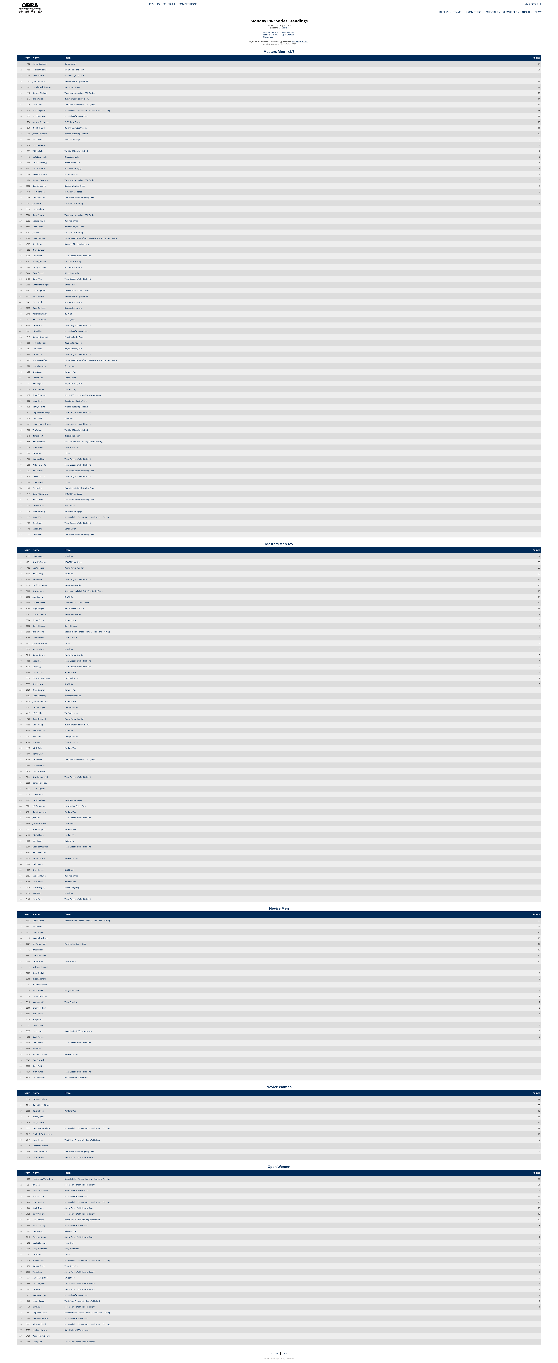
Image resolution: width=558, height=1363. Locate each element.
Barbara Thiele (39, 1266)
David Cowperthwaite (42, 424)
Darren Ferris (38, 620)
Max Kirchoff (38, 1002)
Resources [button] (510, 12)
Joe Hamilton (38, 209)
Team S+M (69, 823)
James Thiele (38, 447)
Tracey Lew (37, 1341)
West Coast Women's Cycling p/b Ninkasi (82, 1140)
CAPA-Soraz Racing (73, 122)
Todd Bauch (38, 864)
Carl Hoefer (37, 354)
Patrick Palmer (39, 800)
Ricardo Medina (39, 186)
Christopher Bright (41, 284)
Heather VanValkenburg (43, 1179)
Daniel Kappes (39, 626)
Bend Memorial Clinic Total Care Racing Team (84, 591)
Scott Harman (39, 191)
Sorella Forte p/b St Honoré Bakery (80, 1157)
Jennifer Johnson (40, 1330)
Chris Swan (37, 523)
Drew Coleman (39, 690)
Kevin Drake (38, 226)
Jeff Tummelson (39, 806)
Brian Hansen (38, 870)
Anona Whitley (39, 1225)
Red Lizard (69, 870)
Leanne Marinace (40, 1151)
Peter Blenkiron (39, 852)
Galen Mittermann (40, 494)
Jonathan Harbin (40, 643)
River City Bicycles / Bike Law (77, 98)
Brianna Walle (38, 1196)
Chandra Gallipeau (40, 1145)
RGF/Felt (68, 313)
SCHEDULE (169, 4)
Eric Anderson (38, 568)
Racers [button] (444, 12)
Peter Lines (37, 1031)
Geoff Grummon (40, 585)
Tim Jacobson (38, 794)
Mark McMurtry (39, 875)
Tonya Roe (37, 1272)
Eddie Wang (38, 724)
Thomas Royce (39, 707)
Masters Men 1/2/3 (271, 32)
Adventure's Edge (72, 139)
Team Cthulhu (71, 637)
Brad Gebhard (39, 128)
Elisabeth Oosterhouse (42, 1134)
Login (285, 1353)
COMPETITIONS (187, 4)
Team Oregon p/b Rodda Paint (78, 255)
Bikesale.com (70, 1231)
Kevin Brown (38, 1025)
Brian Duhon (38, 1071)
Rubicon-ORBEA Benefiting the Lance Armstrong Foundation (91, 238)
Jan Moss (36, 1184)
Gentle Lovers (70, 64)
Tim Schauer (38, 430)
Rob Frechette (39, 145)
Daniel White (38, 1066)
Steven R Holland (40, 174)
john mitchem (39, 81)
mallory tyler (38, 1116)
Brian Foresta (38, 389)
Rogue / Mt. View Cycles (75, 186)
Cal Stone (37, 453)
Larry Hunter (38, 932)
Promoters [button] (474, 12)
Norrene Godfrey (40, 360)
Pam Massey (38, 1231)
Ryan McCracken (40, 562)
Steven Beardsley (40, 64)
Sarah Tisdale (38, 1208)
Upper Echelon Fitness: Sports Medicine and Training (87, 110)
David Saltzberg (39, 395)
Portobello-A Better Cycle (75, 806)
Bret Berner (37, 244)
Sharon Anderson (40, 1318)
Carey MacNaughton (41, 1128)
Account (275, 1353)
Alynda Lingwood (40, 1277)
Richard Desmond (40, 337)
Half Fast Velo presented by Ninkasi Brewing (83, 395)
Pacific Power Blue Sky (74, 568)
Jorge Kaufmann (39, 978)
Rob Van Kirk (38, 139)
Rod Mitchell (38, 926)
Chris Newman (39, 765)
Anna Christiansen (40, 1190)
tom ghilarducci (39, 343)
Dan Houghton (39, 290)
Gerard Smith (38, 920)
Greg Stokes (38, 1019)
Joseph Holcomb (40, 133)
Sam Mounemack (40, 955)
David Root (37, 104)
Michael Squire (39, 220)
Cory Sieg (37, 666)
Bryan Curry (38, 470)
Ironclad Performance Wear (76, 116)
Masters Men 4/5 (270, 34)
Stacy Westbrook (40, 1248)
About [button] (526, 12)
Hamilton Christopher (42, 87)
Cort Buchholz (39, 168)
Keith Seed (37, 418)
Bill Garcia (37, 1048)
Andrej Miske (38, 649)
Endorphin (69, 841)
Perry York (37, 899)
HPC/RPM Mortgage (73, 168)
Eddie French (38, 75)
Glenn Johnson (39, 730)
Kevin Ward (37, 279)
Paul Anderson (39, 441)
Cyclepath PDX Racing (74, 203)
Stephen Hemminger (42, 412)
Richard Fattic (38, 435)
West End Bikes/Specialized (76, 81)
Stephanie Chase (40, 1312)
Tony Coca (37, 325)
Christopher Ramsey (41, 678)
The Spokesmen (71, 707)
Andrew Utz (38, 377)
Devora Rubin (38, 1111)
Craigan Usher (39, 602)
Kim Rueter (37, 1306)
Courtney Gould (39, 1237)
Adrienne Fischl (39, 1324)
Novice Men (268, 37)
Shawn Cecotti (39, 476)
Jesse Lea (36, 232)
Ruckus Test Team (72, 435)
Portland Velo (70, 748)
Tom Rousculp (39, 1060)
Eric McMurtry (39, 858)
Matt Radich (38, 893)
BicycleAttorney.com (73, 267)
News (538, 12)
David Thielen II (39, 719)
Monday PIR (284, 27)
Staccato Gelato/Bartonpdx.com (78, 1031)
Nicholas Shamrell (40, 967)
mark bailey (38, 1013)
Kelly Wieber (38, 534)
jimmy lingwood (39, 366)
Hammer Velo (70, 372)
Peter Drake (38, 499)
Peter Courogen (39, 319)
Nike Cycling (70, 319)
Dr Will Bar (69, 556)
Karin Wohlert (38, 1214)
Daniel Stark (38, 1042)
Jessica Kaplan (38, 1301)
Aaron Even (37, 759)
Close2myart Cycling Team (76, 401)
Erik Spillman (38, 835)
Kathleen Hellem (40, 1099)
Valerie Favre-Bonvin (41, 1336)
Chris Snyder (38, 302)
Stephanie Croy (39, 1295)
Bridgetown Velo (72, 157)
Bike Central (70, 505)
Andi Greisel (38, 990)
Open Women (288, 34)
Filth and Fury (70, 389)
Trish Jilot (36, 1289)
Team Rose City (71, 447)
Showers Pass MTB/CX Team (77, 290)
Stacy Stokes (38, 1140)
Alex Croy (37, 736)
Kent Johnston (39, 197)
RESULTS (154, 4)
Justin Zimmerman (40, 846)
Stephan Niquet (39, 459)
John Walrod (38, 98)
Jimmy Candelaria (40, 701)
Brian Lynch (38, 684)
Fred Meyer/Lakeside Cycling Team (79, 197)
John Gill (36, 817)
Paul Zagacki (38, 383)
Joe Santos (37, 203)
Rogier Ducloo (39, 655)
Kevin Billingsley (39, 695)
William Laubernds (300, 41)
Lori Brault (37, 1254)
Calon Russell (38, 273)
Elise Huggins (38, 1202)
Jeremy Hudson (39, 1008)
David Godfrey (39, 238)
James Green (38, 949)
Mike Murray (38, 505)
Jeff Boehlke (38, 713)
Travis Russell (38, 637)
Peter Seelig (38, 573)
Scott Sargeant (39, 788)
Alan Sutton (38, 597)
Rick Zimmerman (40, 812)
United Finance (71, 174)
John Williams (38, 631)
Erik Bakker (37, 331)
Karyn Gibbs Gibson (41, 1105)
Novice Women (288, 32)
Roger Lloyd (38, 482)
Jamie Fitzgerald (39, 829)
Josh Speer (37, 841)
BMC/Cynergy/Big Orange (76, 128)
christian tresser (39, 69)
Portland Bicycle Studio (74, 226)
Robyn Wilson (38, 1122)
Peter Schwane (39, 771)
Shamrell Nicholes (40, 938)
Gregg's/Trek (70, 1277)
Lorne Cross (38, 961)
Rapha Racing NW (72, 87)
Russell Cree (38, 517)
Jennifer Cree (38, 1260)
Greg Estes (37, 372)
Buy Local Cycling (72, 887)
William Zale (38, 151)
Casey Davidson (39, 308)
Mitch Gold (37, 748)
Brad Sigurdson (39, 261)
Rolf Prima (69, 418)
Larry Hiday (38, 401)
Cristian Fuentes (39, 614)
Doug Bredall (38, 973)
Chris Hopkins (39, 1077)
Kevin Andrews (39, 215)
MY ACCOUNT (532, 4)
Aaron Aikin (37, 255)
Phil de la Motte (39, 465)
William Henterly (40, 313)
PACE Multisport (72, 678)
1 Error (67, 453)
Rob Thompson (39, 116)
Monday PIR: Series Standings (279, 21)
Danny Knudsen (39, 267)
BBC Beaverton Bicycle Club (76, 1077)
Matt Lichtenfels (39, 157)
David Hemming (39, 162)
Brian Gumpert (39, 250)
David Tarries (38, 881)
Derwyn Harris (39, 406)
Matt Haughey (39, 887)
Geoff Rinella (38, 1037)
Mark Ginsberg (39, 511)
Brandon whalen (40, 984)
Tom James (37, 348)
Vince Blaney (38, 556)
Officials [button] (492, 12)
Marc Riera (37, 528)
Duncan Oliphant (40, 93)
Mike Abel (37, 660)
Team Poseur (70, 961)
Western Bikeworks (73, 585)
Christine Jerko (39, 1157)
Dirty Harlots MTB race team (77, 1330)
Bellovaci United (71, 220)
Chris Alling (37, 488)
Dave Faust (37, 742)
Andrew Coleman (40, 1054)
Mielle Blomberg (39, 1243)
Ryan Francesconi (40, 777)
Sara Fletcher (38, 1219)
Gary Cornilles (38, 296)
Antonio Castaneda (41, 122)
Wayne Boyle (38, 608)
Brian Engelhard (39, 110)
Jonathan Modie (39, 823)
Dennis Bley (38, 753)
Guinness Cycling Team (74, 75)
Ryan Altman (38, 591)
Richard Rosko (39, 672)
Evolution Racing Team (74, 69)
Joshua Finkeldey (40, 783)
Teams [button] (457, 12)
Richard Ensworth (40, 180)
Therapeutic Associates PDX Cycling (80, 93)
